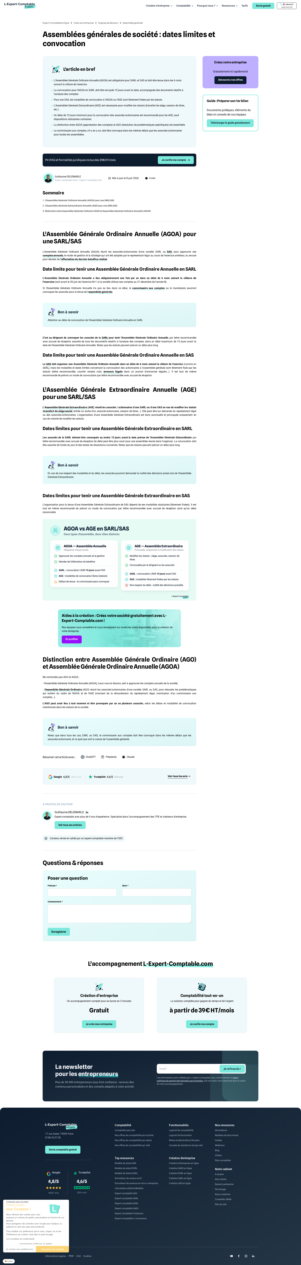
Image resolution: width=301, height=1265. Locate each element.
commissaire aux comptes (148, 288)
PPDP (71, 1256)
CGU (78, 1256)
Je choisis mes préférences (19, 1249)
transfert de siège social (57, 411)
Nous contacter (222, 1194)
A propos (219, 1174)
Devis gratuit (263, 5)
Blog (217, 1150)
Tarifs (245, 5)
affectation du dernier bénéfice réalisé (84, 259)
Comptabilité (183, 5)
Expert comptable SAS (126, 1193)
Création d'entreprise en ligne (184, 1163)
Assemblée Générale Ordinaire (63, 689)
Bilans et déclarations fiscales (184, 1140)
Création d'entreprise (158, 5)
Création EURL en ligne (180, 1173)
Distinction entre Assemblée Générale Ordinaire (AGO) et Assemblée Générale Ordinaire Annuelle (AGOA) (98, 211)
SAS (169, 251)
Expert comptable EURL (126, 1203)
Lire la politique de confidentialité (20, 1239)
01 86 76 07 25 (53, 1137)
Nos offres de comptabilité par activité (134, 1135)
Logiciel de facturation (180, 1135)
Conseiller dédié (223, 1199)
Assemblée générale (133, 23)
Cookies (87, 1256)
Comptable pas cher (125, 1130)
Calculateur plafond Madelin (129, 1188)
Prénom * (52, 885)
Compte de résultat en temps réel (186, 1145)
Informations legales (55, 1256)
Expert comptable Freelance (129, 1213)
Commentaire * (55, 901)
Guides (218, 1140)
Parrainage (220, 1189)
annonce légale (113, 371)
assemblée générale (100, 291)
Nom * (125, 885)
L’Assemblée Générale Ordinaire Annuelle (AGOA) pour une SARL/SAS (79, 200)
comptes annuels (53, 255)
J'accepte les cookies (52, 1249)
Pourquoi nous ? (206, 5)
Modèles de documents (226, 1135)
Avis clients (220, 1179)
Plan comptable (223, 1160)
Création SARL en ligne (180, 1178)
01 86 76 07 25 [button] (286, 7)
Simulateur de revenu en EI (128, 1178)
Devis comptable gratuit (63, 1149)
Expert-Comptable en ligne (56, 23)
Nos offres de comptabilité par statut (133, 1140)
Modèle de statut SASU (126, 1173)
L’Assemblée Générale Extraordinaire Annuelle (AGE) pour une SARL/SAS (81, 205)
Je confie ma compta (174, 159)
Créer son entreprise (84, 23)
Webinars (219, 1145)
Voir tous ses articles (70, 825)
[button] (9, 1261)
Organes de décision (108, 23)
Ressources (228, 5)
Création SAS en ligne (180, 1183)
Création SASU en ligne (180, 1168)
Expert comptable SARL (126, 1198)
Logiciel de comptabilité (181, 1130)
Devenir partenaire (224, 1184)
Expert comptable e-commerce (131, 1218)
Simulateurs (221, 1130)
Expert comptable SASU (126, 1208)
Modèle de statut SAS (125, 1163)
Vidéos (218, 1155)
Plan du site (221, 1204)
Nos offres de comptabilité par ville (132, 1145)
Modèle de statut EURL (126, 1168)
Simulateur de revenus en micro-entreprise (136, 1183)
